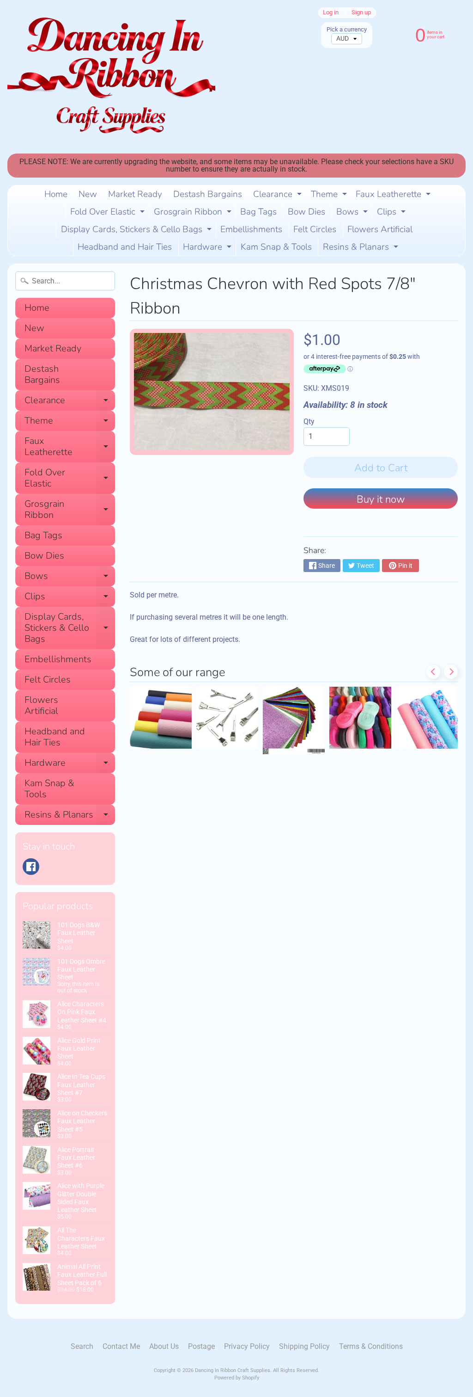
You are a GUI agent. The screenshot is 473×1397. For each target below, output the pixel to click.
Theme (330, 195)
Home (55, 194)
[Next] (451, 672)
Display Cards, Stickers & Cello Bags (137, 230)
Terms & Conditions (371, 1346)
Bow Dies (306, 212)
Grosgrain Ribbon (194, 213)
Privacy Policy (247, 1346)
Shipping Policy (304, 1346)
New (88, 194)
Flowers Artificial (379, 229)
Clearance (278, 195)
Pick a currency (347, 29)
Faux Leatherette (394, 195)
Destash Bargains (207, 194)
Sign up (361, 13)
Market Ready (135, 194)
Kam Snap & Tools (276, 247)
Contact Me (121, 1346)
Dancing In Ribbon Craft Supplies (232, 1370)
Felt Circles (314, 229)
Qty (309, 421)
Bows (353, 213)
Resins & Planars (361, 248)
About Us (164, 1346)
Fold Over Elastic (108, 213)
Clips (392, 213)
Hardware (208, 248)
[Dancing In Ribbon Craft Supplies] (111, 76)
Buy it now (381, 499)
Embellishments (251, 229)
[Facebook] (31, 866)
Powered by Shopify (236, 1378)
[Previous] (433, 672)
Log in (331, 13)
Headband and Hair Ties (125, 247)
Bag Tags (258, 212)
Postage (201, 1346)
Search (82, 1346)
